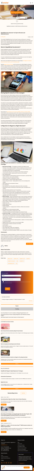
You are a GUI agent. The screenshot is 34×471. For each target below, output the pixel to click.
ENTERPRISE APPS (11, 263)
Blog (18, 442)
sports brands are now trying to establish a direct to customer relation (18, 111)
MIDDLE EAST (10, 258)
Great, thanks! (27, 467)
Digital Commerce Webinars (5, 458)
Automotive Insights (21, 445)
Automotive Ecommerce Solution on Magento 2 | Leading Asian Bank (14, 357)
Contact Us (22, 463)
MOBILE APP (16, 258)
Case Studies (20, 443)
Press (2, 455)
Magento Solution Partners (8, 64)
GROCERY (28, 258)
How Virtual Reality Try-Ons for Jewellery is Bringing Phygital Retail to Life (14, 312)
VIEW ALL (17, 363)
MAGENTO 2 (22, 261)
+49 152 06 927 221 (7, 448)
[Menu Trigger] (30, 3)
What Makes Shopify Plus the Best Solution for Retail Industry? (12, 317)
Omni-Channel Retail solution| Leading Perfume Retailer (12, 330)
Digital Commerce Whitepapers (23, 450)
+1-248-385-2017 (6, 449)
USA (16, 263)
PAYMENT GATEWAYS (11, 261)
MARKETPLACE (22, 258)
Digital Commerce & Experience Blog (17, 12)
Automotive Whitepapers (22, 449)
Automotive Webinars (4, 456)
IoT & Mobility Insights (21, 446)
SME (17, 261)
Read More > (4, 404)
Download (30, 300)
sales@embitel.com (4, 444)
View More (23, 393)
